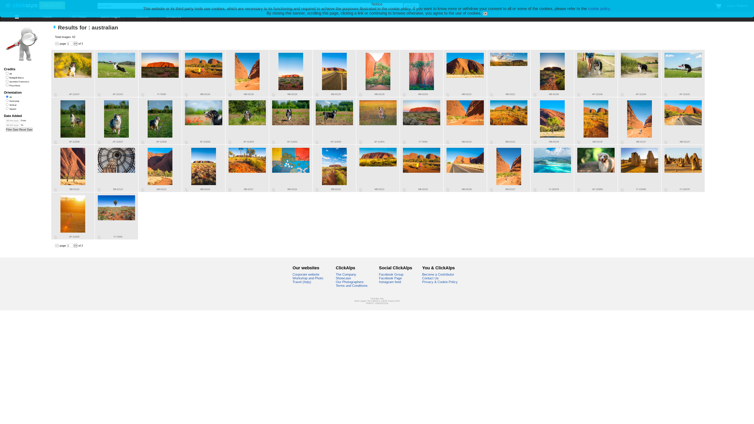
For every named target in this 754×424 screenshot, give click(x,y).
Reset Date (25, 129)
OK (485, 13)
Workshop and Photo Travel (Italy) (308, 280)
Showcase (343, 278)
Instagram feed (390, 282)
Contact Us (430, 278)
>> (75, 43)
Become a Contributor (438, 274)
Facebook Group (391, 274)
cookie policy (599, 8)
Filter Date (12, 129)
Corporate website (306, 274)
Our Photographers (350, 282)
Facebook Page (390, 278)
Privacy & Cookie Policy (440, 282)
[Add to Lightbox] (55, 95)
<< (57, 43)
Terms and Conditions (352, 285)
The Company (346, 274)
